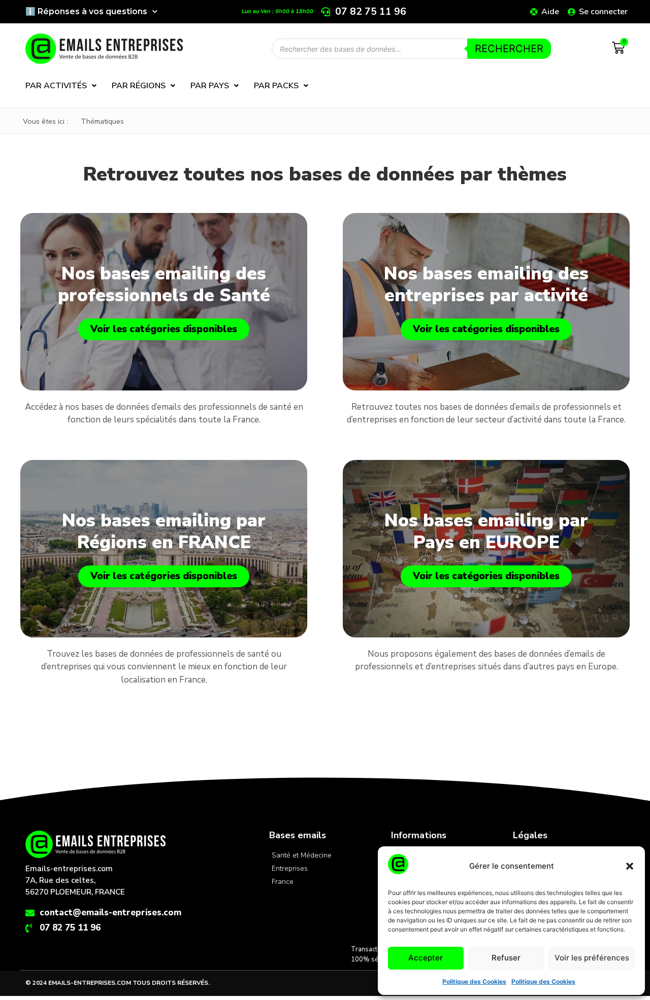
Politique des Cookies (474, 981)
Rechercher (509, 49)
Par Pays (209, 85)
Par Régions (139, 85)
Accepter (425, 957)
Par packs (276, 85)
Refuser (506, 957)
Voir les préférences (592, 957)
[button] (630, 866)
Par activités (56, 85)
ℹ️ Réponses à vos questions (86, 11)
